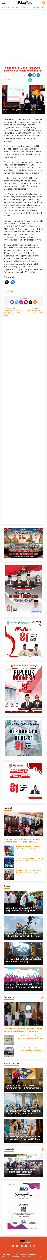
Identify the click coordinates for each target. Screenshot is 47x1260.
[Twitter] (17, 302)
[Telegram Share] (38, 75)
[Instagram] (21, 302)
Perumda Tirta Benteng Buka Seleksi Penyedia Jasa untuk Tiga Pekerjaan (29, 1037)
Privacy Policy (27, 1256)
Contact (38, 1256)
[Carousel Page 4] (26, 1174)
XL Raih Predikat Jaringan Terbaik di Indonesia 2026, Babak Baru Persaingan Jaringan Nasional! (29, 860)
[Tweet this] (34, 75)
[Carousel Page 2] (20, 1174)
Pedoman (15, 1256)
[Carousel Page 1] (18, 1174)
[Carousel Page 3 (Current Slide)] (23, 1174)
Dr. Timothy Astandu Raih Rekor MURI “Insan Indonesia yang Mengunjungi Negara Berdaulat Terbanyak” (28, 872)
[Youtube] (26, 302)
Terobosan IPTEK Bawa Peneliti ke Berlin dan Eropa (13, 311)
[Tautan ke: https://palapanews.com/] (42, 997)
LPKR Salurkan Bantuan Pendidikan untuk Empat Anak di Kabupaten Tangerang (23, 1029)
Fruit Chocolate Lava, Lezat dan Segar (35, 310)
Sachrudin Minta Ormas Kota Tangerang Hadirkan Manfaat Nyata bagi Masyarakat (28, 1049)
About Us (5, 1256)
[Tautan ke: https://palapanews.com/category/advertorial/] (42, 1149)
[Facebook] (12, 302)
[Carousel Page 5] (29, 1174)
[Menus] (4, 3)
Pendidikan (7, 79)
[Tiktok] (30, 302)
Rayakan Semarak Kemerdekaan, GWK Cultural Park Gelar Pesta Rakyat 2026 (22, 840)
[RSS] (35, 302)
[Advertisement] (23, 36)
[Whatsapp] (30, 80)
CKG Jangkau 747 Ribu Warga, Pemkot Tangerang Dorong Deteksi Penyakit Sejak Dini (22, 1170)
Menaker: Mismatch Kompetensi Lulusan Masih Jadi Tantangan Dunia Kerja (28, 848)
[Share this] (30, 75)
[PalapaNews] (24, 2)
